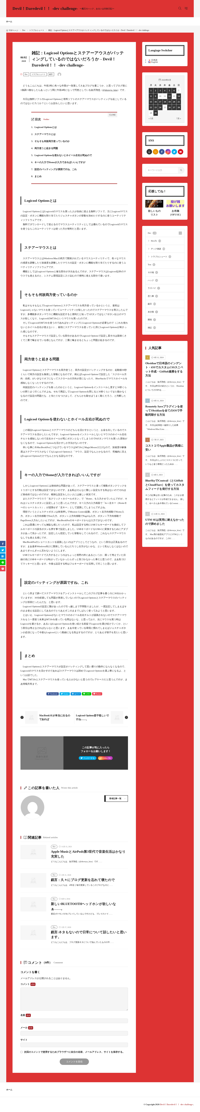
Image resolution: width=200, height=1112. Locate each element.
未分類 (152, 312)
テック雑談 (158, 249)
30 (156, 113)
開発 (151, 319)
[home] (149, 151)
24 (160, 107)
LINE (88, 694)
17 (160, 102)
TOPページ (13, 30)
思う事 (153, 296)
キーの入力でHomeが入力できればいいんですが (58, 162)
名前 (23, 1015)
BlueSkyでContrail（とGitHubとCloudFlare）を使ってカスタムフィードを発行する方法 (164, 484)
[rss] (155, 151)
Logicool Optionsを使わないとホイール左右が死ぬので (61, 155)
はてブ (77, 694)
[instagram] (168, 151)
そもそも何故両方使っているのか (50, 141)
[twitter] (174, 151)
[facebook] (162, 151)
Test (151, 264)
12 (169, 96)
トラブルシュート (36, 30)
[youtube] (180, 151)
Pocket (98, 694)
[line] (2, 562)
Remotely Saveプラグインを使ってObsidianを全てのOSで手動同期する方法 (164, 410)
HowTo (156, 241)
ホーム (9, 21)
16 (156, 102)
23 (156, 107)
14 (179, 96)
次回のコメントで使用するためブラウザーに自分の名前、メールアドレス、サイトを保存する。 (74, 1052)
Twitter (65, 694)
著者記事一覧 (115, 798)
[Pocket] (2, 568)
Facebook (53, 694)
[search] (181, 170)
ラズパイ (153, 288)
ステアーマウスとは (43, 134)
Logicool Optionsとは (44, 127)
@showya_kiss (110, 90)
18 (165, 102)
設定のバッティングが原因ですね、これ (54, 169)
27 (174, 107)
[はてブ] (2, 556)
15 (151, 102)
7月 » (178, 118)
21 (179, 102)
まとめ (36, 176)
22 (151, 107)
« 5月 (151, 118)
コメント (25, 984)
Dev (23, 30)
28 (179, 107)
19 (169, 102)
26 (169, 107)
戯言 (51, 74)
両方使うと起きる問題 (44, 148)
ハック (153, 280)
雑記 (152, 327)
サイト (24, 1040)
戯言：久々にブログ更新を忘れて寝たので (83, 880)
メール (24, 1027)
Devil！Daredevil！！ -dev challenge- (63, 9)
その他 (153, 272)
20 (174, 102)
